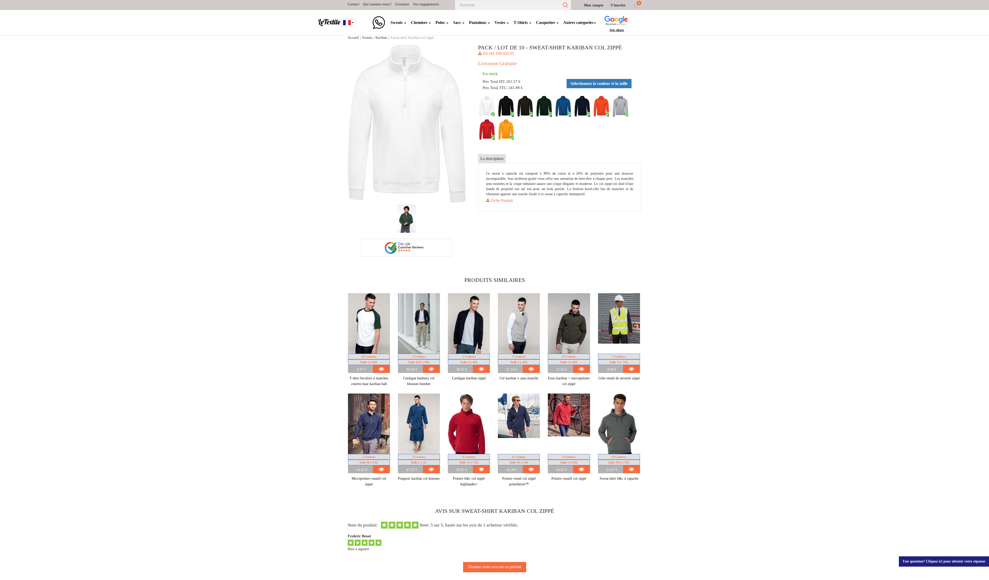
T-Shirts (521, 22)
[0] (635, 5)
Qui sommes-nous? (377, 4)
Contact (353, 4)
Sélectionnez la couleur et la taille (599, 83)
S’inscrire (618, 5)
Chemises (419, 22)
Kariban (381, 38)
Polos (441, 22)
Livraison (402, 4)
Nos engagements (426, 4)
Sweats (397, 22)
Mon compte (593, 5)
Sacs (457, 22)
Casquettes (546, 22)
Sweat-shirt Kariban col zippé (412, 38)
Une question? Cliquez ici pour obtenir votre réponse (944, 561)
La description (492, 158)
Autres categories (578, 22)
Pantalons (478, 22)
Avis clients (616, 30)
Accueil (353, 38)
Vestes (500, 22)
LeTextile (329, 21)
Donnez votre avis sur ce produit (494, 567)
